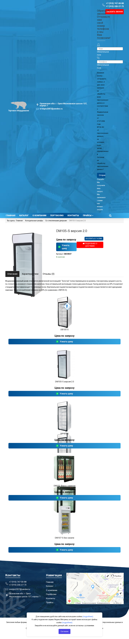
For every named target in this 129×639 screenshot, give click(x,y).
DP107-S (64, 433)
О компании (39, 215)
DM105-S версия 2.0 (64, 381)
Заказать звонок (114, 12)
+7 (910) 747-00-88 (115, 3)
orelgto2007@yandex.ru (51, 109)
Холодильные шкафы (34, 221)
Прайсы (87, 215)
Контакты (73, 215)
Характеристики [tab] (30, 274)
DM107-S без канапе (64, 538)
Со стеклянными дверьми (56, 221)
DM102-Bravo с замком (64, 486)
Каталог (24, 215)
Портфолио (57, 215)
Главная (10, 215)
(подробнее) (88, 616)
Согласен (64, 631)
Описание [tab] (12, 274)
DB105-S (64, 329)
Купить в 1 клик (94, 239)
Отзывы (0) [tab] (48, 274)
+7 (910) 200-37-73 (115, 6)
